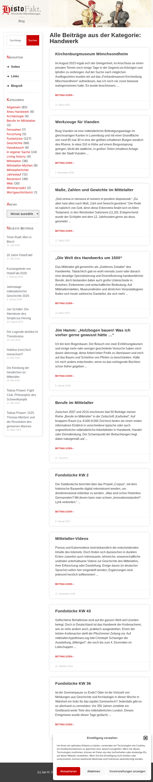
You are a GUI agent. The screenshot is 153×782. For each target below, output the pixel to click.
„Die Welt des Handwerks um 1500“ (88, 258)
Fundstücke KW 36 (73, 683)
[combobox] (16, 40)
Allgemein (14, 107)
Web (10, 183)
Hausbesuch (15, 147)
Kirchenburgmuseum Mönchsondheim (91, 54)
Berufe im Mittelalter (21, 120)
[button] (145, 738)
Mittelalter (14, 161)
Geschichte (14, 143)
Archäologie (15, 116)
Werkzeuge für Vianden (77, 122)
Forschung (14, 134)
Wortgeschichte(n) (20, 192)
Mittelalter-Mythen (20, 165)
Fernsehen (14, 129)
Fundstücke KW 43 (73, 611)
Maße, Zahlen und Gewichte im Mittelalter (94, 190)
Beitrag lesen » (64, 95)
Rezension (14, 179)
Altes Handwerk (18, 112)
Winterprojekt (16, 188)
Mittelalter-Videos (71, 538)
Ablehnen (93, 771)
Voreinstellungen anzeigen (127, 771)
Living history (16, 156)
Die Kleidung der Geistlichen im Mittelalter (18, 372)
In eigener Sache (18, 152)
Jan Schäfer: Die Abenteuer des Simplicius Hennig (19, 314)
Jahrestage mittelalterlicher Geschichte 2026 (18, 291)
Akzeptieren (68, 771)
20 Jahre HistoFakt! (19, 255)
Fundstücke (15, 138)
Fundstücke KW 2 (72, 475)
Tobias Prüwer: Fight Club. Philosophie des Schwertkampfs (21, 395)
